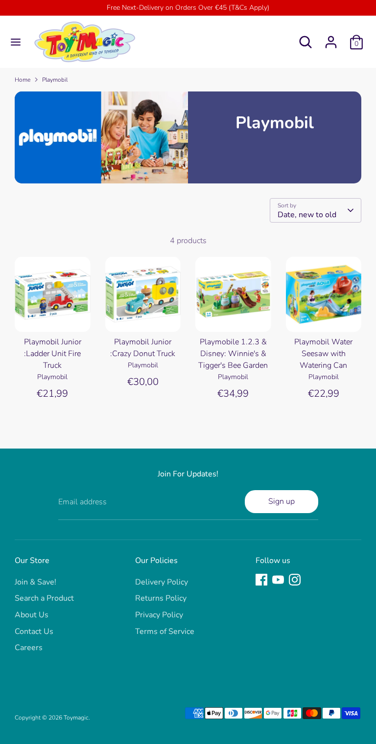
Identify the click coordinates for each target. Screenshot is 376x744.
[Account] (331, 38)
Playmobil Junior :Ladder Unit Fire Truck (52, 354)
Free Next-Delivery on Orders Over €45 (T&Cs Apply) (188, 7)
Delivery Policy (161, 582)
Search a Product (44, 598)
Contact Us (34, 631)
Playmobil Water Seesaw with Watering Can (323, 354)
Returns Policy (161, 598)
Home (22, 80)
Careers (29, 647)
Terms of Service (164, 631)
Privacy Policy (159, 614)
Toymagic (76, 717)
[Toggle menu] (15, 42)
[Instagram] (295, 580)
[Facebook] (261, 580)
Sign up (281, 501)
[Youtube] (278, 580)
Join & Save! (35, 582)
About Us (31, 614)
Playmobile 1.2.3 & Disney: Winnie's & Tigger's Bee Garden (233, 354)
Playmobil (55, 80)
